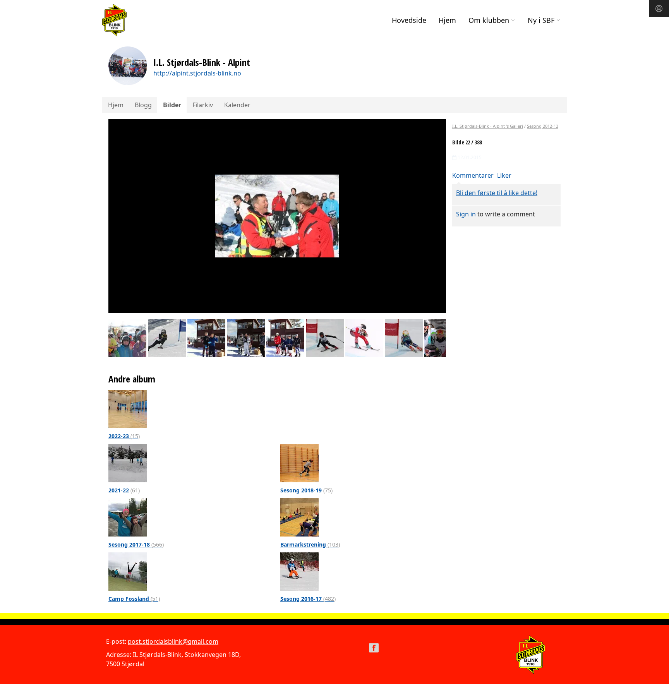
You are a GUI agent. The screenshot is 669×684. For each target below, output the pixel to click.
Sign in (466, 214)
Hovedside (409, 20)
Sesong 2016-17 (308, 598)
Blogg (143, 105)
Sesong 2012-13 (542, 126)
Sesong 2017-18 (136, 544)
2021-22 (124, 490)
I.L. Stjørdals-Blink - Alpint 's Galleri (487, 126)
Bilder (172, 105)
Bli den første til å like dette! (496, 193)
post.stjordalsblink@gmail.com (173, 641)
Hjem (447, 20)
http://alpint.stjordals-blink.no (197, 73)
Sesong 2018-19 (306, 490)
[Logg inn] (659, 8)
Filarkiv (202, 105)
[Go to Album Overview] (127, 408)
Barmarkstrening (310, 544)
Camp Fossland (134, 598)
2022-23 (124, 436)
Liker (504, 175)
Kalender (237, 105)
